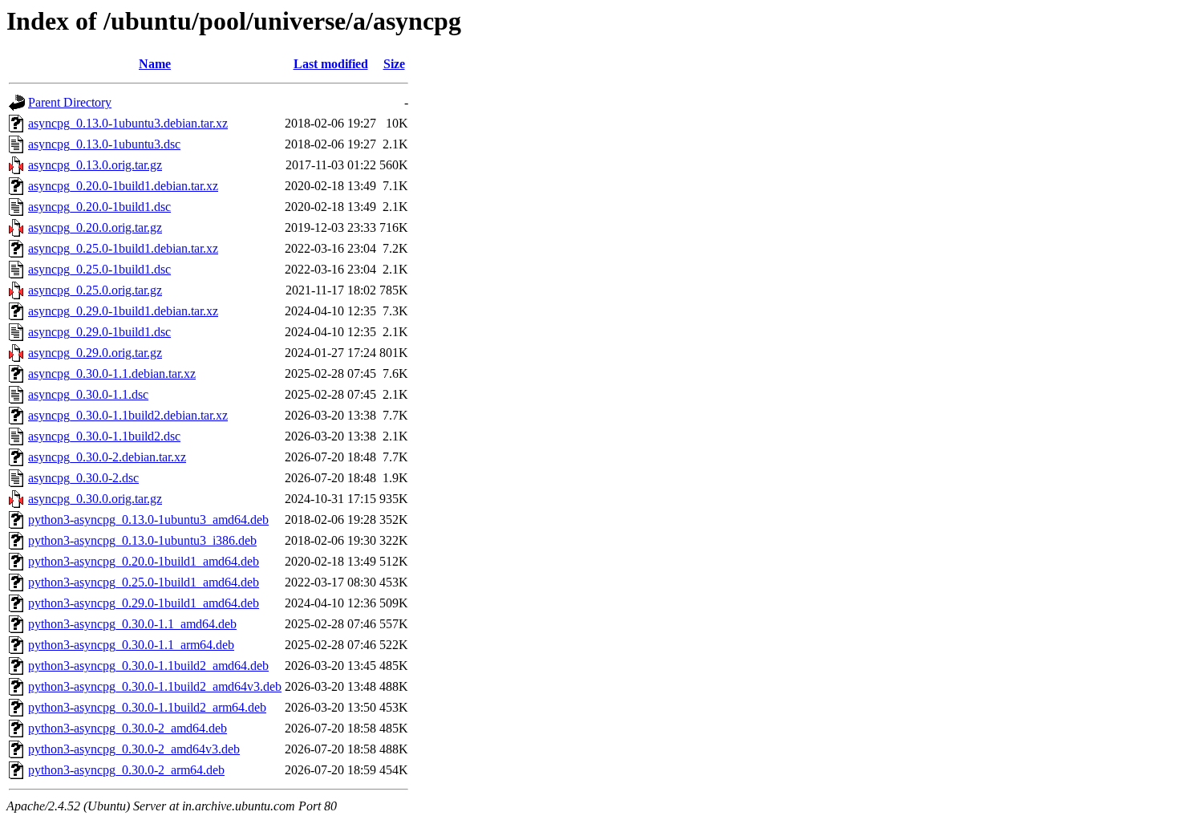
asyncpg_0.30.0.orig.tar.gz (95, 498)
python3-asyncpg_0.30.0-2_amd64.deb (127, 728)
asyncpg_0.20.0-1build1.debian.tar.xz (123, 186)
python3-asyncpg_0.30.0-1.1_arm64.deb (131, 645)
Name (155, 64)
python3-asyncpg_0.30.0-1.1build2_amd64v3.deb (155, 686)
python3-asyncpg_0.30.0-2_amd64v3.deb (134, 749)
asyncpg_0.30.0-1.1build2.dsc (104, 436)
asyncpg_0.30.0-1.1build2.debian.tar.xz (128, 415)
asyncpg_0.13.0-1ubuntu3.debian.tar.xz (128, 123)
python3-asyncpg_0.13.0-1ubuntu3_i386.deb (142, 540)
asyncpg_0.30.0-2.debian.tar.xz (107, 457)
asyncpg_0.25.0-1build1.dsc (99, 269)
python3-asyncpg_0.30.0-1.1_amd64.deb (132, 624)
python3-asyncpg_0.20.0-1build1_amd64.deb (143, 561)
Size (394, 64)
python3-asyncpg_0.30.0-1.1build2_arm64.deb (147, 707)
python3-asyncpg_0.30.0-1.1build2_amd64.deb (148, 665)
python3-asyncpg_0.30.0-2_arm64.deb (126, 770)
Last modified (331, 64)
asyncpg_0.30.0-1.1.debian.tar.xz (112, 373)
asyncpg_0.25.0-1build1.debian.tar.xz (123, 248)
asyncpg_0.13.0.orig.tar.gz (95, 165)
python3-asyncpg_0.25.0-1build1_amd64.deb (143, 582)
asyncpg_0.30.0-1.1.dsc (88, 394)
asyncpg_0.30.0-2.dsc (83, 478)
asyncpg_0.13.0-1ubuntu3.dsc (104, 144)
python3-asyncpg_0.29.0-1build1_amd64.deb (143, 603)
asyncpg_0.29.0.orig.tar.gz (95, 352)
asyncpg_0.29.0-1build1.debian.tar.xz (123, 311)
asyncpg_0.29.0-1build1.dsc (99, 332)
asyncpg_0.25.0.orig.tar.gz (95, 290)
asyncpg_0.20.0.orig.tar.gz (95, 227)
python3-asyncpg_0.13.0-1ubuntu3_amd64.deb (148, 519)
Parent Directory (69, 102)
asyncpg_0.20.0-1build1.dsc (99, 206)
